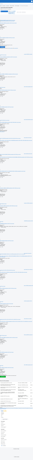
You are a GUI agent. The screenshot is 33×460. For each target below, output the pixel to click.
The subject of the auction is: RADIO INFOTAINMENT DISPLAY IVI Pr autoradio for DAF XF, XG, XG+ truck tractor (8, 393)
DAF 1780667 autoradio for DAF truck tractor (6, 367)
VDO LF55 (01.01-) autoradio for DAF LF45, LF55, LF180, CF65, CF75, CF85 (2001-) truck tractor (8, 390)
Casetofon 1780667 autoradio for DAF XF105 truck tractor (8, 205)
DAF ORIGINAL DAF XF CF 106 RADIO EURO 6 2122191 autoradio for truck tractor (12, 171)
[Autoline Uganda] (5, 1)
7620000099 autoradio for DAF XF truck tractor (7, 223)
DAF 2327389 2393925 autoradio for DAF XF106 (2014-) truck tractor (10, 122)
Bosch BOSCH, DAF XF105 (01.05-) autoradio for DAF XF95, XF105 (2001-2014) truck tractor (8, 385)
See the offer (3, 376)
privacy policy (10, 48)
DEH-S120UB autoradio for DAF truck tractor (7, 240)
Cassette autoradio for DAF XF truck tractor (6, 382)
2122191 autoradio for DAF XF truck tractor (6, 303)
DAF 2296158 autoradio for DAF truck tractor (6, 352)
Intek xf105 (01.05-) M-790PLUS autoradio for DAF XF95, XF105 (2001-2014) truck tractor (13, 272)
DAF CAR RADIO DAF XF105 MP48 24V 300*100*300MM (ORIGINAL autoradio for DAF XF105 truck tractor (16, 157)
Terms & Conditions (3, 430)
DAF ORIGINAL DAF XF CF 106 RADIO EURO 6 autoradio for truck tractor (8, 403)
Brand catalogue (3, 436)
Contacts (2, 417)
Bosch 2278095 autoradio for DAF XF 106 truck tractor (8, 288)
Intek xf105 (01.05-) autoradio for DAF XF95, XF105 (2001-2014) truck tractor (8, 387)
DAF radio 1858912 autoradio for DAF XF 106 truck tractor (9, 337)
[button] (32, 1)
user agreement (16, 48)
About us (2, 414)
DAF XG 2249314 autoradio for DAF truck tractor (7, 37)
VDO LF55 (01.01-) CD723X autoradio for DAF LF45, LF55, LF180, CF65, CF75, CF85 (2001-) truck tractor (16, 321)
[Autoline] (0, 5)
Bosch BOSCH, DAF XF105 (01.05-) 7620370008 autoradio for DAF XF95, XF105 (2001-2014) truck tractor (16, 140)
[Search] (32, 4)
